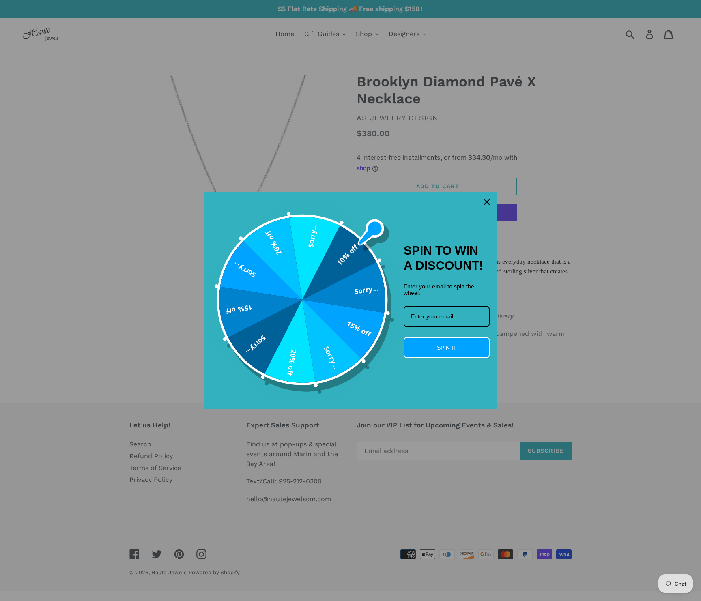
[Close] (487, 202)
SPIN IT (447, 347)
